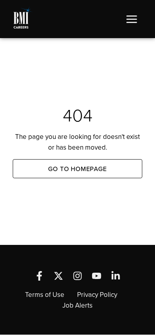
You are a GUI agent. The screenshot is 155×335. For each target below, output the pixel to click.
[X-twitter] (58, 276)
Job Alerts (77, 305)
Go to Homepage (77, 168)
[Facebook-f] (39, 276)
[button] (131, 19)
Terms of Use (44, 294)
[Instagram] (77, 276)
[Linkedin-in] (115, 276)
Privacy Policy (97, 294)
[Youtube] (96, 276)
